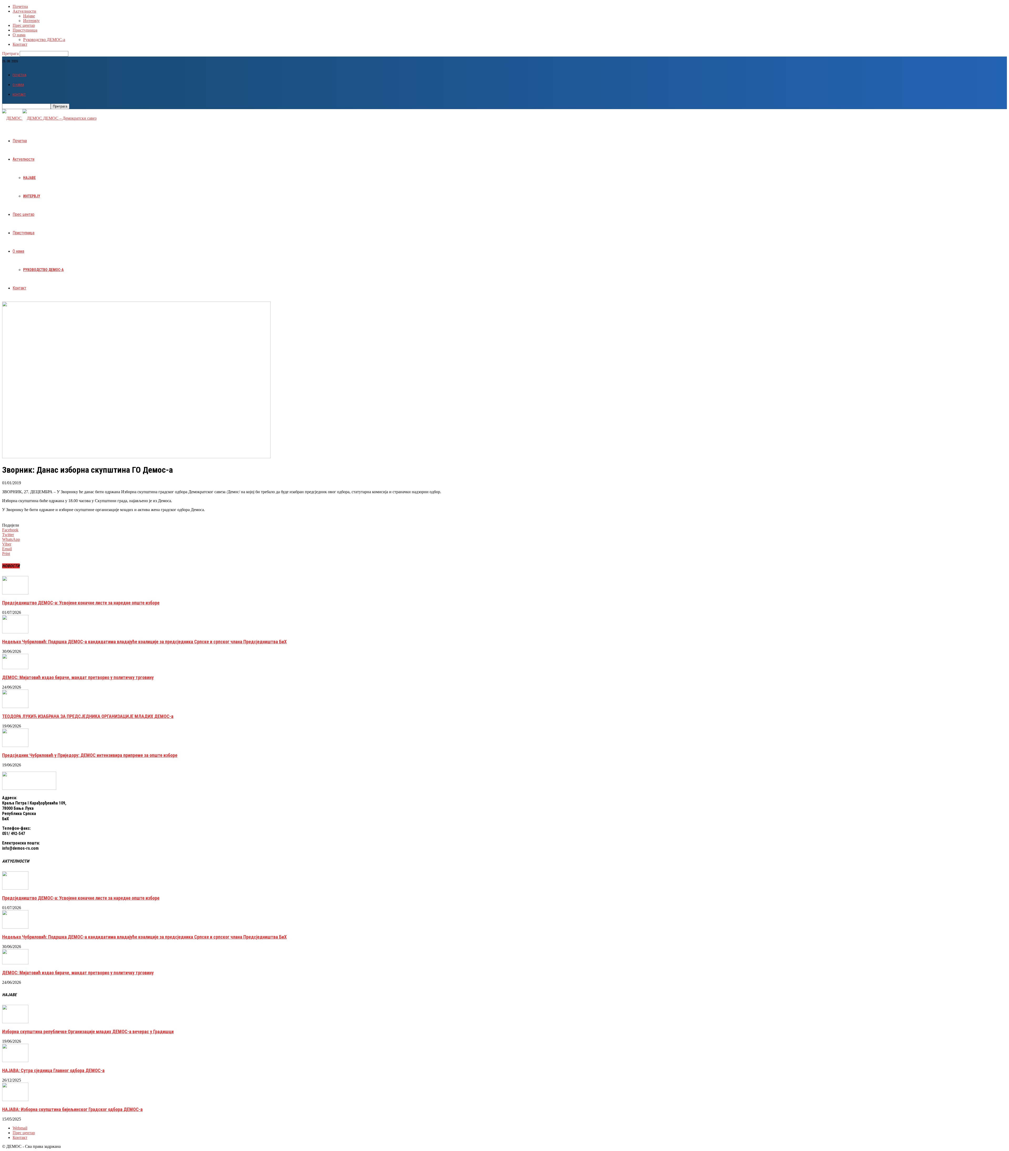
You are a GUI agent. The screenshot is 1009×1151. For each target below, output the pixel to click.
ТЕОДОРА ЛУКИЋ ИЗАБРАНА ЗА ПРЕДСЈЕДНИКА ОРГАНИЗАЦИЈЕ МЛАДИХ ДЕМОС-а (87, 716)
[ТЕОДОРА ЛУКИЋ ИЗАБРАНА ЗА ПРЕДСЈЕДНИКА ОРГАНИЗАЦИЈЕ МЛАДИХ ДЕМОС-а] (15, 706)
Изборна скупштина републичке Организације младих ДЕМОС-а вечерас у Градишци (88, 1031)
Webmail (20, 1128)
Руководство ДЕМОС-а (44, 39)
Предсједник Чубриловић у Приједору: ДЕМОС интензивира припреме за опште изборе (89, 755)
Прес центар (24, 25)
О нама (19, 35)
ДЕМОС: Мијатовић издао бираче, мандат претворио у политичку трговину (78, 677)
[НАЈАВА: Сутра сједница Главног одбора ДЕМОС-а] (15, 1060)
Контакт (20, 44)
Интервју (31, 20)
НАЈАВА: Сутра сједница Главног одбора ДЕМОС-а (53, 1070)
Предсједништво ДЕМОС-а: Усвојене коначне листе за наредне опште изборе (80, 602)
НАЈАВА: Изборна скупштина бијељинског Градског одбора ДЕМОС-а (72, 1109)
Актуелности (24, 11)
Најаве (29, 16)
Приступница (25, 30)
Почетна (20, 6)
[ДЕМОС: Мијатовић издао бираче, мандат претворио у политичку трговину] (15, 667)
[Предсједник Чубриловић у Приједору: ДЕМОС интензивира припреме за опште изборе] (15, 745)
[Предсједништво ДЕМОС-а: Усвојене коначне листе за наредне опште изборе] (15, 593)
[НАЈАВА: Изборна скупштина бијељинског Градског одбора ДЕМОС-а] (15, 1099)
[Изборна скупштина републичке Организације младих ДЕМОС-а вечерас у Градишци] (15, 1022)
